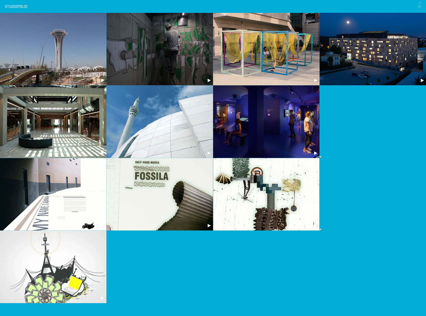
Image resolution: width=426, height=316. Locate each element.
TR (420, 3)
